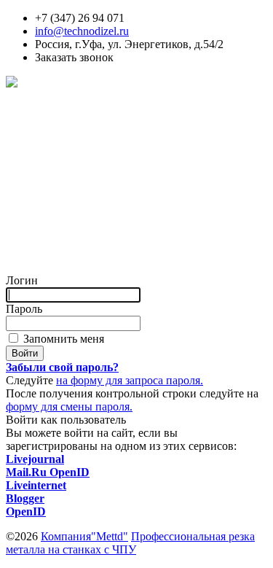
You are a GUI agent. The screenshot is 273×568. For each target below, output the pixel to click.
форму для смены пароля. (69, 406)
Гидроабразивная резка (63, 123)
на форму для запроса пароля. (129, 380)
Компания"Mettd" (84, 536)
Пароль (24, 309)
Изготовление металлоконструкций (94, 215)
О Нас (21, 228)
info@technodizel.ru (82, 31)
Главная (25, 96)
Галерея (25, 241)
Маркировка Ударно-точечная (80, 201)
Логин (22, 280)
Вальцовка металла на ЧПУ (74, 175)
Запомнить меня (62, 338)
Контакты (30, 254)
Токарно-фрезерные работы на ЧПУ (95, 188)
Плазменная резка (50, 136)
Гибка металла (41, 149)
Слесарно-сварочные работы (77, 162)
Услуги (23, 110)
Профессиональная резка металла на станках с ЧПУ (130, 543)
